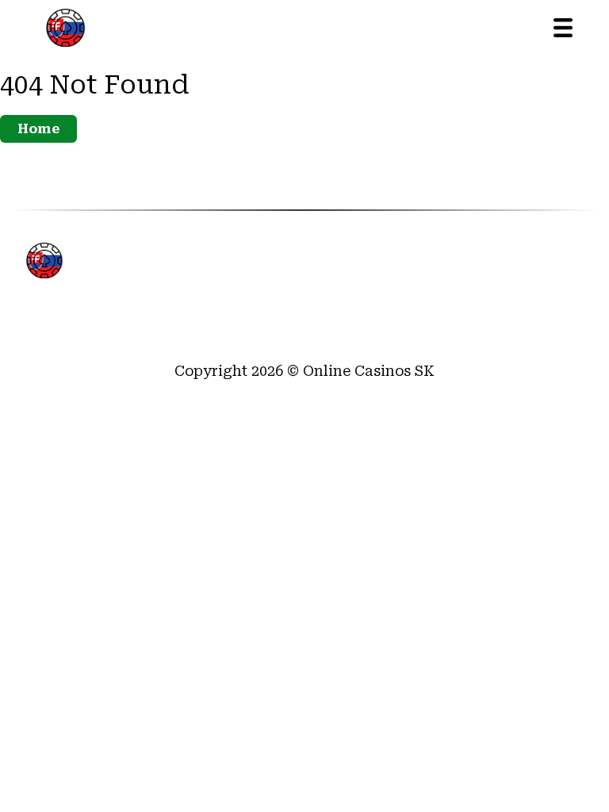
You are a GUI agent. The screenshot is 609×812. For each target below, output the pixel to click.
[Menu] (563, 27)
